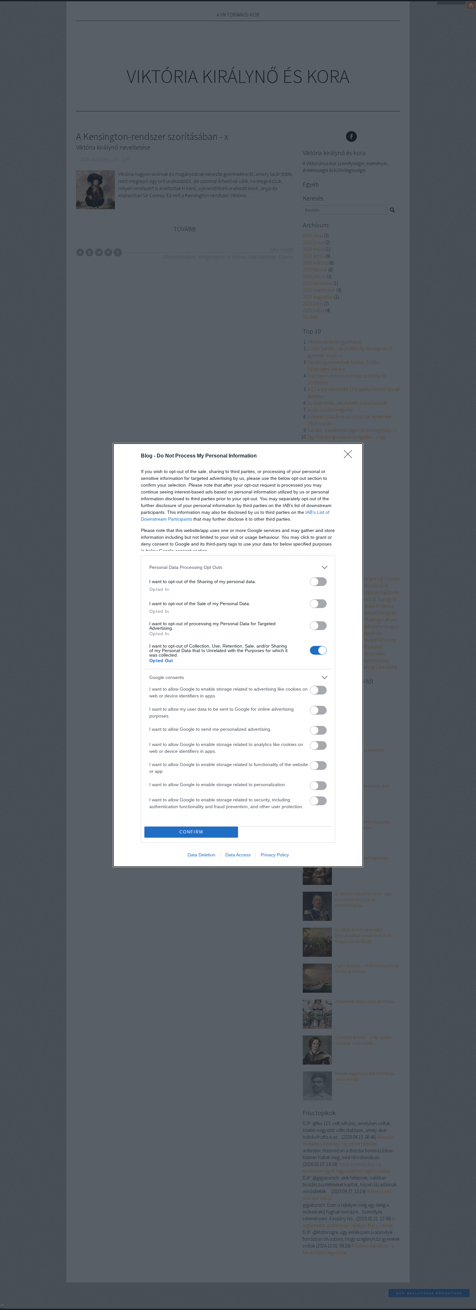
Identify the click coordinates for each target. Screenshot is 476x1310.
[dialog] (238, 655)
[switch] (318, 581)
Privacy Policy (275, 854)
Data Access (238, 854)
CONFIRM (191, 832)
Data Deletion (201, 854)
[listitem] (238, 567)
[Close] (350, 456)
